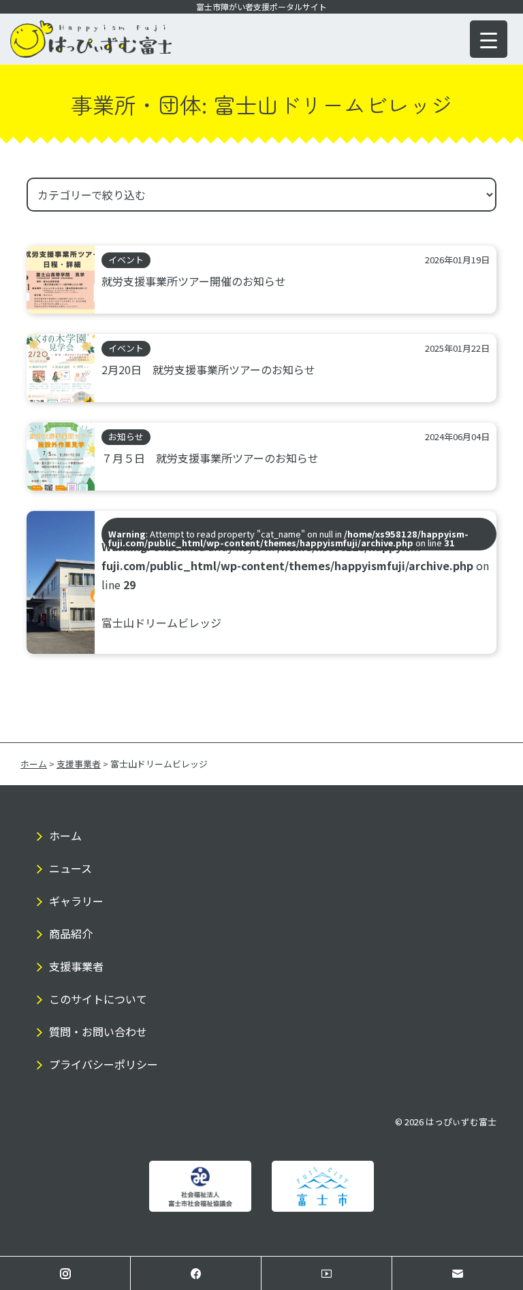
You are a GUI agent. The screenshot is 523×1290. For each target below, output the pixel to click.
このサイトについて (98, 999)
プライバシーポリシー (103, 1064)
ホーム (65, 835)
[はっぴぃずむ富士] (91, 53)
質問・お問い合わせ (98, 1031)
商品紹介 (71, 933)
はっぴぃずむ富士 (461, 1121)
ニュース (70, 868)
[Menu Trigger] (488, 39)
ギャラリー (76, 901)
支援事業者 (76, 966)
